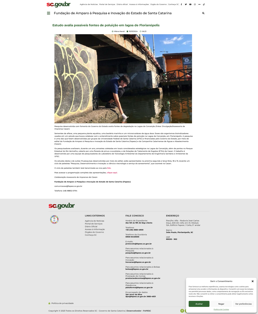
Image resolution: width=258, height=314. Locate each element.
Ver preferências (243, 304)
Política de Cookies (221, 309)
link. (109, 168)
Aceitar (199, 304)
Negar (221, 304)
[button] (252, 281)
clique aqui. (112, 172)
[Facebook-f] (182, 311)
